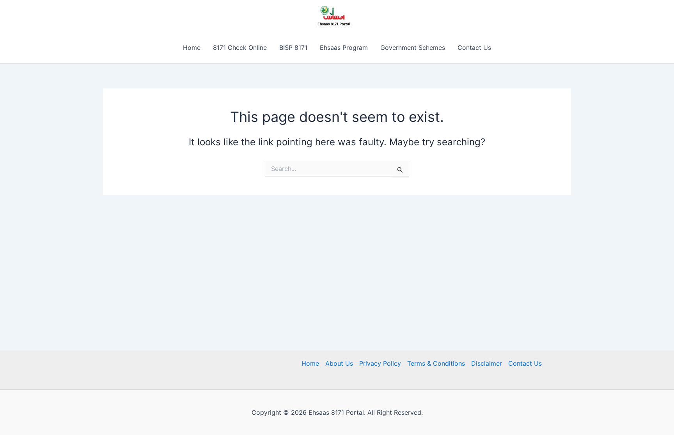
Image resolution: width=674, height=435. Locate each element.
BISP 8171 (293, 47)
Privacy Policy (380, 363)
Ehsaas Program (344, 47)
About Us (339, 363)
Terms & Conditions (436, 363)
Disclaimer (486, 363)
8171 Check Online (240, 47)
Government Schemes (412, 47)
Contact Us (474, 47)
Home (191, 47)
